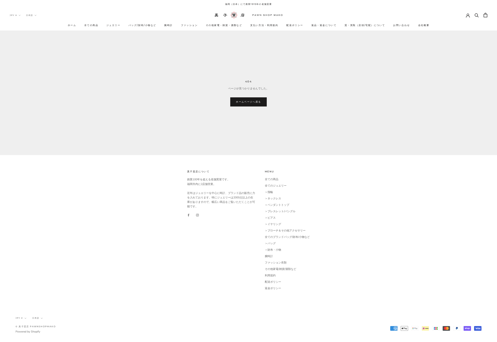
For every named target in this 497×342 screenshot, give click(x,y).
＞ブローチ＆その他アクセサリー (285, 230)
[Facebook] (188, 215)
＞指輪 (269, 192)
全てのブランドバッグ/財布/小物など (287, 237)
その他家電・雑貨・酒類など (224, 25)
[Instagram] (197, 215)
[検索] (477, 15)
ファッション (189, 25)
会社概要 (423, 25)
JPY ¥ (13, 15)
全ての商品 (91, 25)
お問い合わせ (401, 25)
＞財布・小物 (273, 250)
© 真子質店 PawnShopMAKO (36, 326)
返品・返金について (324, 25)
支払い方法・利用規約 (264, 25)
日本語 (29, 15)
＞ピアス (270, 218)
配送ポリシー (294, 25)
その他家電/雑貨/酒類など (280, 269)
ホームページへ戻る (248, 101)
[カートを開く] (485, 15)
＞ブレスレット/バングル (280, 211)
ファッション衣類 (276, 262)
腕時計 (168, 25)
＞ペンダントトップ (277, 205)
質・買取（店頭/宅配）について (365, 25)
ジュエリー (113, 25)
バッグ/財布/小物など (142, 25)
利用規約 (270, 275)
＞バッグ (270, 243)
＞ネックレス (273, 198)
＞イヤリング (273, 224)
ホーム (72, 25)
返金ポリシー (273, 288)
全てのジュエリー (276, 186)
